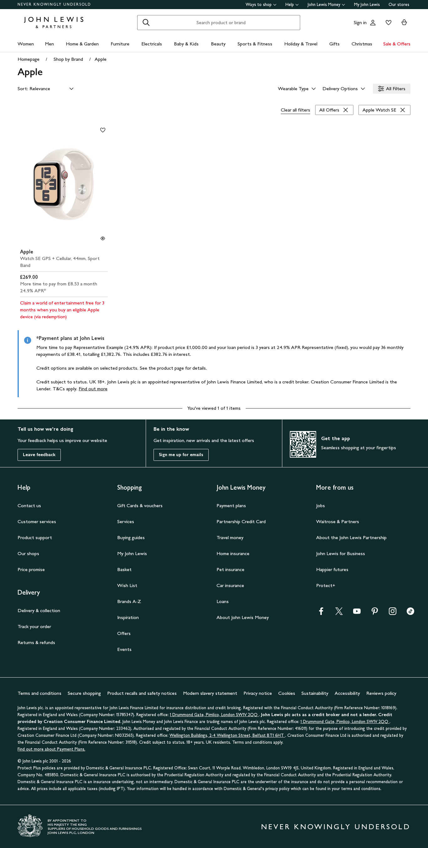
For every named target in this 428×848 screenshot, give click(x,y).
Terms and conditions (39, 693)
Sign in (360, 22)
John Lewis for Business (340, 553)
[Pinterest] (374, 613)
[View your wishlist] (387, 22)
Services (125, 521)
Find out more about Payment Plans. (51, 749)
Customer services (37, 521)
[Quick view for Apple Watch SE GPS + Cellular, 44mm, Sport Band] (103, 238)
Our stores (399, 4)
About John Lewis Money (243, 617)
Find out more (93, 389)
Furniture (120, 44)
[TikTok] (410, 613)
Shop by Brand (68, 59)
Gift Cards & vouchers (140, 505)
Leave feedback (39, 454)
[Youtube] (357, 613)
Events (124, 649)
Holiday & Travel (300, 44)
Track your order (34, 626)
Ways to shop (259, 4)
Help (289, 4)
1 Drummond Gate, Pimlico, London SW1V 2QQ (214, 714)
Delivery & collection (39, 610)
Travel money (230, 537)
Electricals (151, 44)
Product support (35, 537)
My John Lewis (367, 4)
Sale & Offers (396, 44)
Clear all (295, 110)
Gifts (334, 44)
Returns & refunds (36, 642)
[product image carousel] (64, 184)
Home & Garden (82, 44)
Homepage (28, 59)
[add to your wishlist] (103, 130)
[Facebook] (321, 613)
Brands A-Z (129, 601)
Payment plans (231, 505)
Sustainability (314, 693)
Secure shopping (84, 693)
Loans (223, 601)
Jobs (320, 505)
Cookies (286, 693)
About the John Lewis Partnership (351, 537)
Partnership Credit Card (241, 521)
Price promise (31, 569)
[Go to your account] (373, 22)
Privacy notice (257, 693)
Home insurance (233, 553)
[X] (339, 613)
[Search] (146, 22)
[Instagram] (392, 613)
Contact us (29, 505)
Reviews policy (381, 693)
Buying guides (131, 537)
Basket (124, 569)
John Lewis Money (324, 4)
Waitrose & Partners (337, 521)
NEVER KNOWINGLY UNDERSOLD (54, 4)
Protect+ (325, 585)
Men (49, 44)
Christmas (362, 44)
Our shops (28, 553)
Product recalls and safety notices (142, 693)
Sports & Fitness (254, 44)
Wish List (127, 585)
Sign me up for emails (181, 454)
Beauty (218, 44)
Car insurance (230, 585)
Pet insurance (230, 569)
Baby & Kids (186, 44)
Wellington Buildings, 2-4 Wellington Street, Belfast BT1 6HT (227, 735)
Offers (124, 633)
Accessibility (347, 693)
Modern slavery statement (210, 693)
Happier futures (332, 569)
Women (26, 44)
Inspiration (128, 617)
